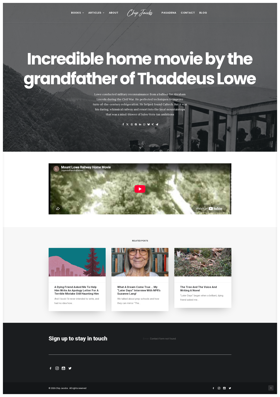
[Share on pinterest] (136, 124)
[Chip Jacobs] (140, 13)
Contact (188, 13)
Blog (203, 13)
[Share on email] (157, 124)
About (113, 13)
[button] (77, 262)
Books (76, 13)
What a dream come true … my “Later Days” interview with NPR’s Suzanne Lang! (138, 290)
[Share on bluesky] (148, 124)
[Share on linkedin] (140, 124)
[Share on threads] (132, 124)
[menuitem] (77, 13)
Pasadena (169, 13)
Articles (94, 13)
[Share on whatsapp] (144, 124)
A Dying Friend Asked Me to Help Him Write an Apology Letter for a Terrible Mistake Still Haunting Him (76, 290)
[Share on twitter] (127, 124)
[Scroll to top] (271, 387)
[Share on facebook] (123, 124)
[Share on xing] (153, 124)
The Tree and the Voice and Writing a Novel (198, 288)
